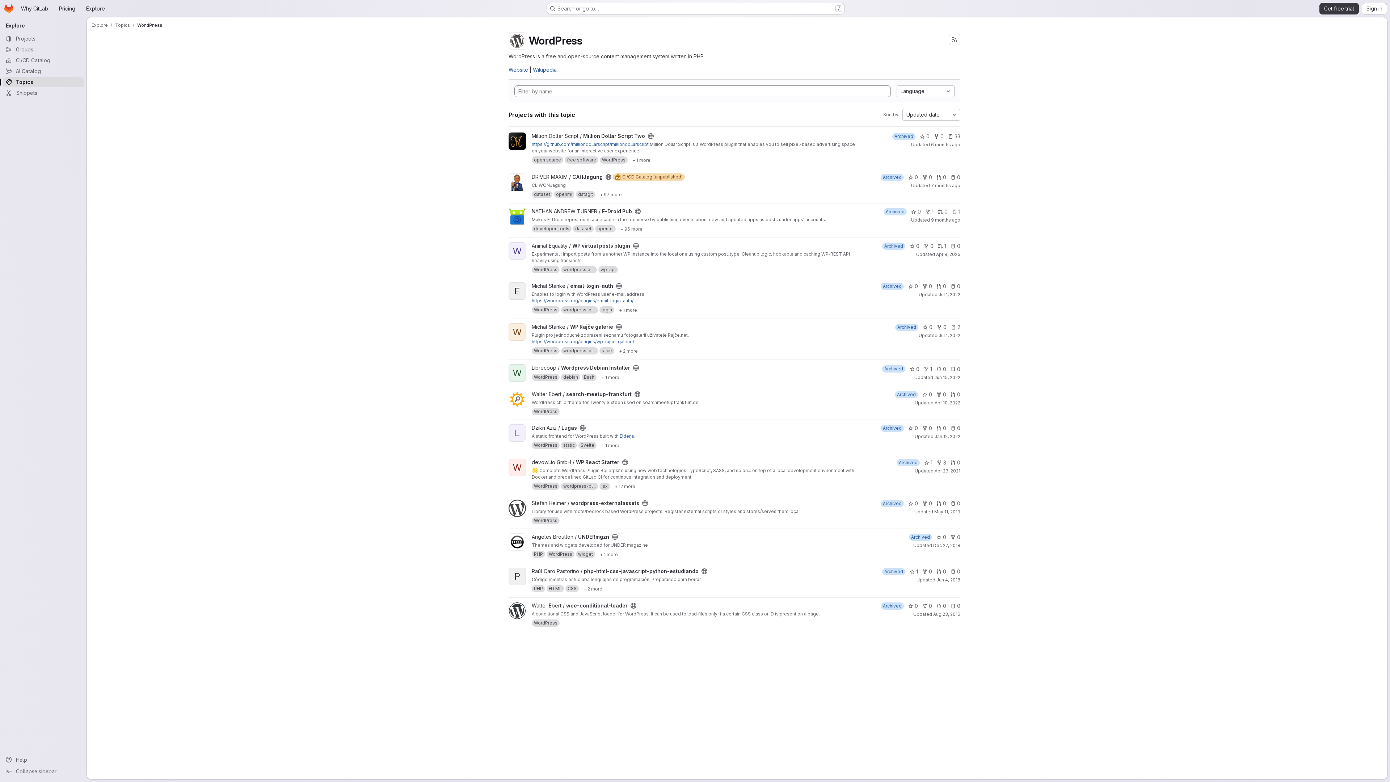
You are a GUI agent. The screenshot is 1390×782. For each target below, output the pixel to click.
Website (518, 70)
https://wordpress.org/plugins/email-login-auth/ (582, 300)
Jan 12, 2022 (947, 436)
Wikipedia (545, 70)
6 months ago (945, 144)
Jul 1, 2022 (949, 294)
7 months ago (945, 185)
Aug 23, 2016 (946, 614)
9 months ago (945, 220)
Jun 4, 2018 (948, 580)
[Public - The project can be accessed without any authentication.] (651, 136)
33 (957, 136)
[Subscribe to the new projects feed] (954, 39)
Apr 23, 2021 (947, 471)
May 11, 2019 (947, 511)
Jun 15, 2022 (947, 377)
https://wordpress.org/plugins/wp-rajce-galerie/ (583, 341)
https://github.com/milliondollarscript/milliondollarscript (590, 144)
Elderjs (627, 436)
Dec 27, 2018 (946, 545)
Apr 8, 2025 (948, 254)
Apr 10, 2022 (947, 402)
